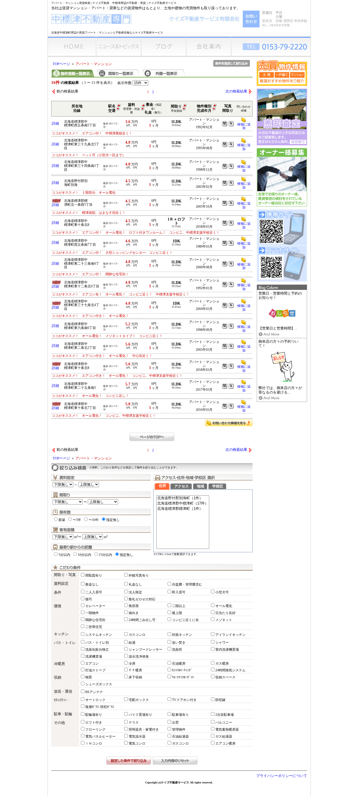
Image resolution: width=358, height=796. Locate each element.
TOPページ (61, 64)
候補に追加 (244, 126)
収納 (57, 677)
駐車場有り (180, 714)
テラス (134, 722)
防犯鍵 (220, 700)
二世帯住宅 (93, 627)
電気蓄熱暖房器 (227, 729)
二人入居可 (93, 592)
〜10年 (94, 520)
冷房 (132, 663)
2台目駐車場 (224, 714)
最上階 (177, 613)
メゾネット (223, 620)
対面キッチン (182, 634)
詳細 (55, 123)
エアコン (92, 663)
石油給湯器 (180, 736)
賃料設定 (61, 584)
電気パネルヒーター (100, 736)
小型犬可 (222, 592)
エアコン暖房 (225, 743)
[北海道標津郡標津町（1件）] (183, 508)
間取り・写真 (65, 575)
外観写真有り (139, 575)
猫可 (88, 599)
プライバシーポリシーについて (281, 776)
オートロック (95, 700)
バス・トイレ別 (97, 642)
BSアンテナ (94, 692)
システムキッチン (98, 634)
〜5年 (77, 520)
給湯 (132, 642)
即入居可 (178, 592)
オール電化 (223, 606)
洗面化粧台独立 (97, 649)
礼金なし (135, 584)
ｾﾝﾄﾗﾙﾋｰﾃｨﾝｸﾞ (182, 670)
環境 (57, 606)
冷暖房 (59, 664)
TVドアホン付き (184, 700)
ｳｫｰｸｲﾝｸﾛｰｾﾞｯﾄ (183, 677)
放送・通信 (63, 691)
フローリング (95, 729)
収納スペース (225, 677)
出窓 (175, 722)
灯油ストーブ (95, 670)
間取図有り (93, 575)
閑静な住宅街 (95, 620)
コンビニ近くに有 (185, 620)
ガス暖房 (222, 663)
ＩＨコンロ (93, 743)
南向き (134, 613)
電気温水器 (137, 736)
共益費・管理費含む (187, 584)
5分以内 (64, 554)
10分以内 (84, 554)
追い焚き (178, 642)
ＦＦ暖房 (135, 670)
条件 (57, 592)
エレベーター (95, 606)
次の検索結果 (236, 91)
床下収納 (135, 677)
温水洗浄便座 (139, 656)
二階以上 (178, 606)
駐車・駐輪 (63, 714)
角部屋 (134, 606)
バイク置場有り (140, 714)
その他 (59, 723)
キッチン (61, 634)
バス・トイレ (65, 643)
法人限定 (135, 592)
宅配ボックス (139, 700)
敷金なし (92, 584)
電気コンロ (137, 743)
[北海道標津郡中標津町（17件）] (183, 503)
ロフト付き (93, 722)
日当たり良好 (225, 613)
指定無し (113, 520)
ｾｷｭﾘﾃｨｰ (61, 700)
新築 (61, 520)
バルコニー (223, 722)
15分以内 (105, 554)
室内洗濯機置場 (227, 649)
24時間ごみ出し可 (142, 620)
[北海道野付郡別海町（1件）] (183, 498)
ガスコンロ (137, 634)
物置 (88, 677)
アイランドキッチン (230, 634)
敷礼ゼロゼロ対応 (142, 599)
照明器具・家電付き (144, 729)
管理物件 (178, 729)
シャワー (222, 642)
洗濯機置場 (93, 656)
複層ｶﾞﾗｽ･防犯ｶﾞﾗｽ (99, 707)
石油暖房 (178, 663)
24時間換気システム (230, 670)
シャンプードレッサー (145, 649)
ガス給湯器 (223, 736)
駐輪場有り (93, 714)
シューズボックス (98, 684)
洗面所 (177, 649)
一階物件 (92, 613)
